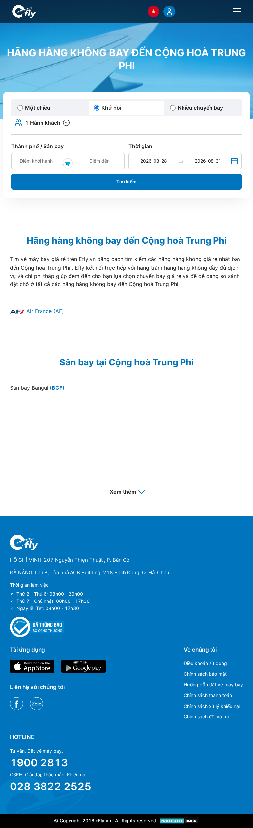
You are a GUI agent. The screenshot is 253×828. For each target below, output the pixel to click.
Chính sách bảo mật (205, 674)
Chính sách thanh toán (208, 695)
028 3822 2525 (50, 786)
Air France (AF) (44, 311)
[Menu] (237, 11)
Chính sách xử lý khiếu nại (212, 706)
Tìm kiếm (126, 181)
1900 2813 (39, 762)
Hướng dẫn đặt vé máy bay (213, 684)
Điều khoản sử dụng (205, 663)
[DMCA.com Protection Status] (179, 820)
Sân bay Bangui (37, 388)
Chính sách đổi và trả (206, 716)
